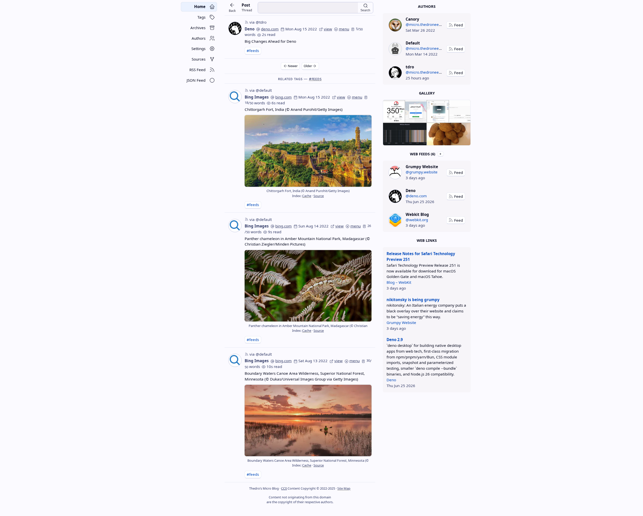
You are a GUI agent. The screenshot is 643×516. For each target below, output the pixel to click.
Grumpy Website (401, 322)
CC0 (284, 488)
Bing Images (257, 97)
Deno (249, 28)
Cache (306, 196)
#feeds (253, 50)
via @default (260, 90)
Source (318, 196)
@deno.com (416, 195)
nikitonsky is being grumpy (413, 299)
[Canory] (395, 25)
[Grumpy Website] (395, 172)
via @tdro (257, 22)
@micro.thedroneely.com (428, 24)
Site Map (343, 488)
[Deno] (395, 196)
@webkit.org (417, 219)
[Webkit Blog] (395, 220)
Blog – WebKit (399, 282)
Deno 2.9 (395, 339)
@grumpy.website (422, 171)
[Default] (395, 49)
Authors (427, 6)
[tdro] (395, 72)
